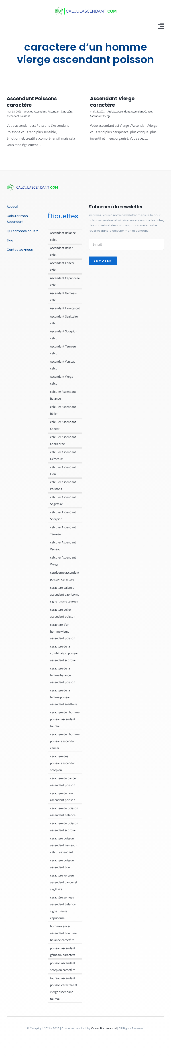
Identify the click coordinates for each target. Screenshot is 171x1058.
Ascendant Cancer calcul (62, 266)
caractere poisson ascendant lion (62, 863)
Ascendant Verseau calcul (62, 364)
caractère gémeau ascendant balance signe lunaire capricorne (62, 907)
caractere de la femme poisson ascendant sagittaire (63, 697)
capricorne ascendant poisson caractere (64, 575)
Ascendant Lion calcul (65, 308)
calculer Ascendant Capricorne (63, 440)
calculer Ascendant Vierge (63, 560)
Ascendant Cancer (141, 111)
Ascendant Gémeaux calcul (63, 296)
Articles (28, 111)
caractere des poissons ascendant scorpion (63, 763)
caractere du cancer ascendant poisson (63, 781)
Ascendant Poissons (18, 116)
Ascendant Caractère (60, 111)
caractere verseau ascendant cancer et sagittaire (63, 882)
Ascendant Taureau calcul (63, 349)
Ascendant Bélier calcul (61, 251)
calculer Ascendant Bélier (63, 410)
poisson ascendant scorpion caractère (62, 966)
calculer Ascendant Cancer (63, 425)
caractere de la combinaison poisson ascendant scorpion (64, 653)
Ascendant (40, 111)
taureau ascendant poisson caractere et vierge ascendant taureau (63, 988)
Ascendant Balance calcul (63, 236)
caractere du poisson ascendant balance (64, 811)
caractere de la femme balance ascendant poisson (62, 675)
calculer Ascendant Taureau (63, 530)
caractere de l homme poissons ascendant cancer (64, 741)
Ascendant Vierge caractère (112, 102)
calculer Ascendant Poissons (63, 485)
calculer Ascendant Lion (63, 470)
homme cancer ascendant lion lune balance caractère (63, 933)
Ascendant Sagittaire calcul (64, 319)
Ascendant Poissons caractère (32, 102)
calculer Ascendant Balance (63, 395)
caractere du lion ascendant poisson (62, 796)
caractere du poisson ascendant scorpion (64, 826)
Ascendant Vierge (100, 116)
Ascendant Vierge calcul (61, 379)
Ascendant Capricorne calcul (65, 281)
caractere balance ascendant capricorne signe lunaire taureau (64, 594)
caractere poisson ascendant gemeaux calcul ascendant (63, 845)
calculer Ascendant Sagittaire (63, 500)
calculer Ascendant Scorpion (63, 515)
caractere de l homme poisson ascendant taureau (64, 719)
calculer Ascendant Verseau (63, 545)
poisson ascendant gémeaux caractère (62, 951)
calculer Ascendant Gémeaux (63, 455)
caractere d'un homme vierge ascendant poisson (62, 631)
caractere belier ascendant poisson (62, 612)
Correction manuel (104, 1028)
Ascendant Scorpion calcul (63, 334)
